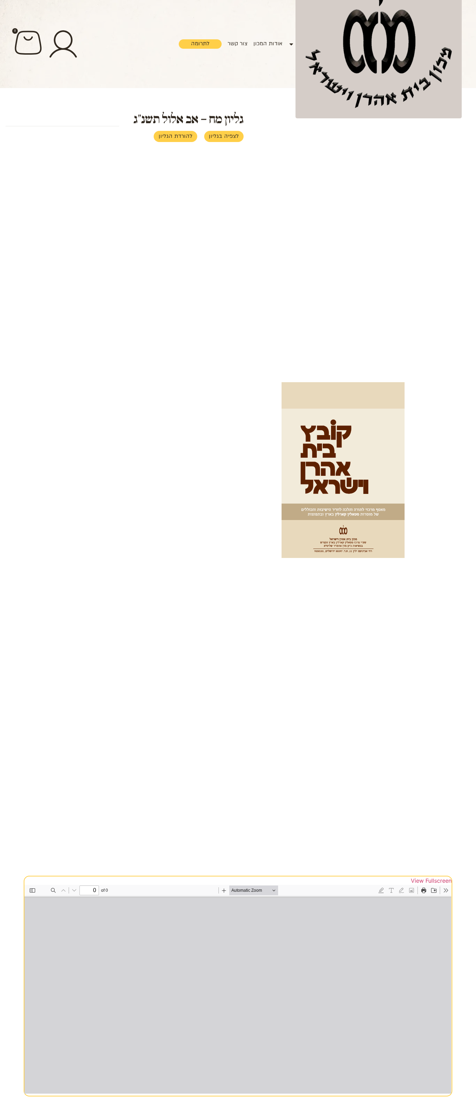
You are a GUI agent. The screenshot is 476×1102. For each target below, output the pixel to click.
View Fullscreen (431, 880)
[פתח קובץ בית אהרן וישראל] (291, 44)
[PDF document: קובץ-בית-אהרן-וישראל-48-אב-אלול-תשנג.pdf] (237, 989)
